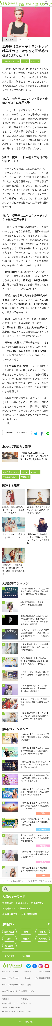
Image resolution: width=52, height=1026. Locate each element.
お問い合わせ (26, 1003)
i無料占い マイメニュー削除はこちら (16, 1012)
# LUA (25, 61)
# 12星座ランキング (11, 61)
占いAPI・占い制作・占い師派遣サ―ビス (18, 991)
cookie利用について (10, 1003)
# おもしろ (35, 61)
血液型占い (39, 903)
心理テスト (10, 908)
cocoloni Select (44, 971)
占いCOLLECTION (42, 978)
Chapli (27, 978)
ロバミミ (27, 971)
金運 (26, 931)
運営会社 (5, 999)
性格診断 (9, 40)
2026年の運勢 (30, 914)
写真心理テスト (12, 914)
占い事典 (26, 956)
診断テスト (25, 908)
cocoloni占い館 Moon (10, 978)
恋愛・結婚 (9, 931)
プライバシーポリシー (11, 1008)
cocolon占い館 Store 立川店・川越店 (16, 985)
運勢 (9, 938)
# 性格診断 (25, 477)
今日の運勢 (9, 956)
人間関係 (43, 938)
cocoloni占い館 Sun (10, 971)
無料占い (9, 903)
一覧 (48, 924)
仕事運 (43, 931)
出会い (26, 938)
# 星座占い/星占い (10, 477)
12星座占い (23, 903)
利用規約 (24, 999)
